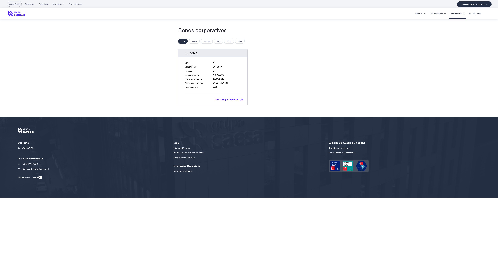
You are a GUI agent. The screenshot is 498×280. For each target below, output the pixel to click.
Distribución (57, 4)
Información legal (181, 148)
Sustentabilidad (436, 14)
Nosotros (419, 14)
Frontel (207, 41)
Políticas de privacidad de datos (189, 153)
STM (240, 41)
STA (218, 41)
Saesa (194, 41)
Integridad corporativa (184, 157)
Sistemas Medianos (182, 171)
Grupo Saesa (14, 4)
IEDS (229, 41)
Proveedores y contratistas (342, 153)
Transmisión (43, 4)
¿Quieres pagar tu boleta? (473, 4)
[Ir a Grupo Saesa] (16, 13)
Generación (29, 4)
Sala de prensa (475, 14)
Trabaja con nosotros (339, 148)
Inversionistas (456, 14)
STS (183, 41)
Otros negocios (75, 4)
